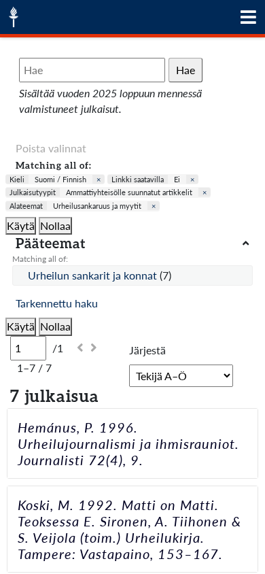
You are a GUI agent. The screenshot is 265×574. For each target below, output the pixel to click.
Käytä (21, 225)
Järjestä (147, 349)
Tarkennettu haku (57, 303)
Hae (185, 69)
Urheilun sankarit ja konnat (94, 275)
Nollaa (55, 225)
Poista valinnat (51, 147)
